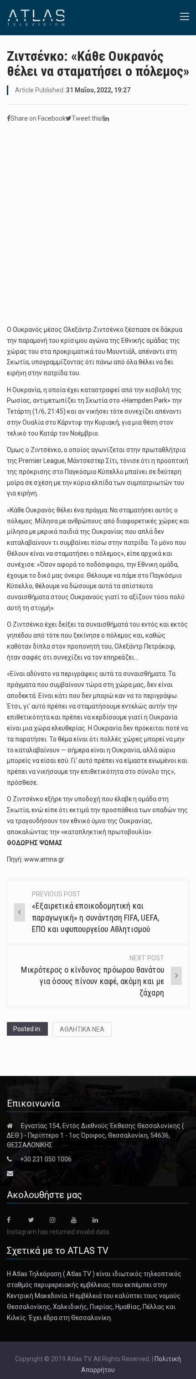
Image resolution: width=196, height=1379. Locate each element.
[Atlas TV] (36, 17)
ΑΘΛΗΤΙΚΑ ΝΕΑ (82, 1029)
